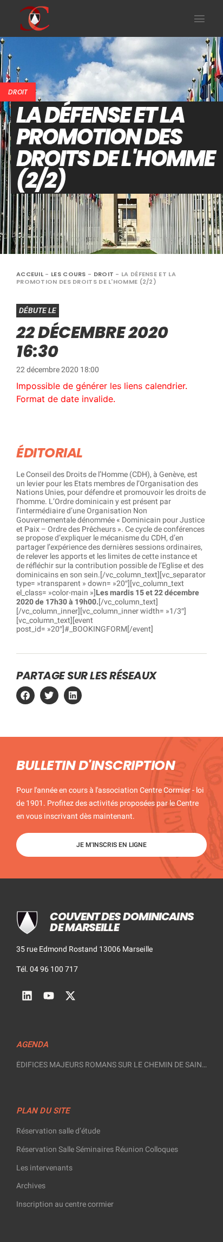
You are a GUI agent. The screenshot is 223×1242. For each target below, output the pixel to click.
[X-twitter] (70, 996)
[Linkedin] (27, 996)
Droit (18, 92)
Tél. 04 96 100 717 (47, 969)
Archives (30, 1186)
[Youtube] (49, 996)
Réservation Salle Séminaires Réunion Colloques (97, 1149)
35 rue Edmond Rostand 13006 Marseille (84, 949)
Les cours (68, 274)
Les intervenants (44, 1168)
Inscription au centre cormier (65, 1204)
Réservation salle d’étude (58, 1131)
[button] (199, 18)
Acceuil (29, 274)
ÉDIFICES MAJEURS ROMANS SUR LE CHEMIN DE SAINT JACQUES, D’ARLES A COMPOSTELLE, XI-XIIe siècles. (111, 1065)
